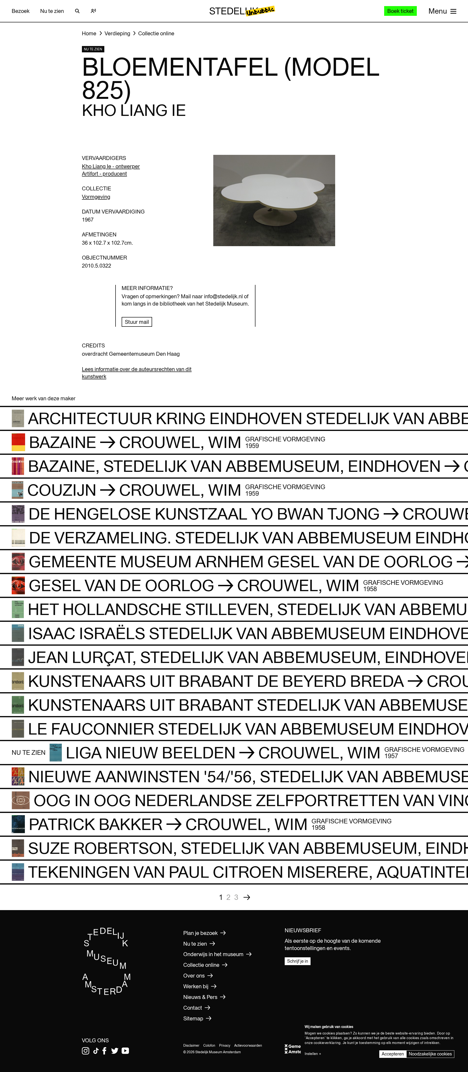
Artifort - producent (104, 173)
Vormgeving (96, 197)
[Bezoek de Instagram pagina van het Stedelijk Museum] (85, 1050)
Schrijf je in (297, 961)
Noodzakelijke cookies (430, 1053)
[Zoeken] (77, 11)
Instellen (311, 1054)
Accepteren (393, 1053)
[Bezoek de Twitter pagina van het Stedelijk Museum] (114, 1050)
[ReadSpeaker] (93, 11)
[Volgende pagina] (247, 897)
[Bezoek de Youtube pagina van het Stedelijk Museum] (125, 1050)
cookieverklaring (327, 1043)
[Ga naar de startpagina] (106, 993)
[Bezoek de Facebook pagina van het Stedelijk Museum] (104, 1050)
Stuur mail (137, 322)
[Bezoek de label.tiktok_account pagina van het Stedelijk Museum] (96, 1050)
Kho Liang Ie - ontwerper (111, 166)
